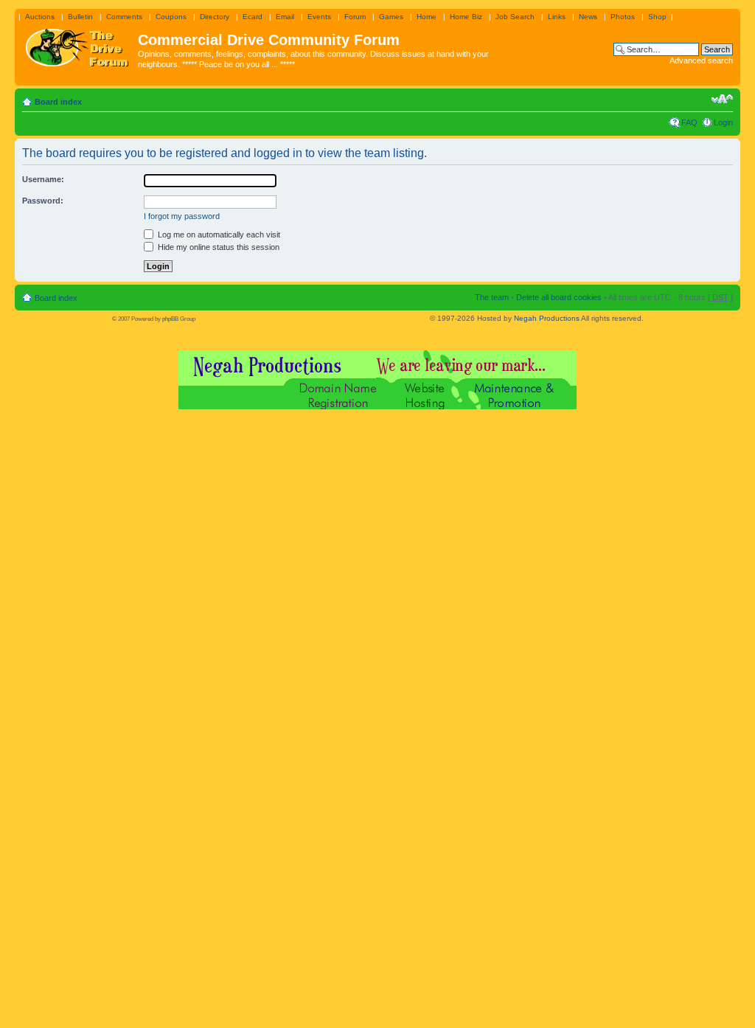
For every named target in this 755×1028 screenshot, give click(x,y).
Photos (622, 17)
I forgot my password (182, 216)
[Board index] (78, 44)
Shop (657, 17)
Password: (42, 200)
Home (426, 17)
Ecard (252, 17)
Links (557, 17)
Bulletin (80, 17)
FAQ (689, 122)
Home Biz (466, 17)
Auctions (40, 17)
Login (723, 122)
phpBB (170, 319)
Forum (355, 17)
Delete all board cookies (559, 297)
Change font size (722, 98)
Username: (43, 179)
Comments (124, 17)
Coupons (171, 17)
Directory (214, 17)
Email (285, 17)
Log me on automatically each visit (218, 234)
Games (391, 17)
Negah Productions (547, 318)
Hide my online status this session (217, 247)
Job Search (515, 17)
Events (319, 17)
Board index (58, 101)
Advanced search (701, 60)
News (588, 17)
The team (492, 297)
